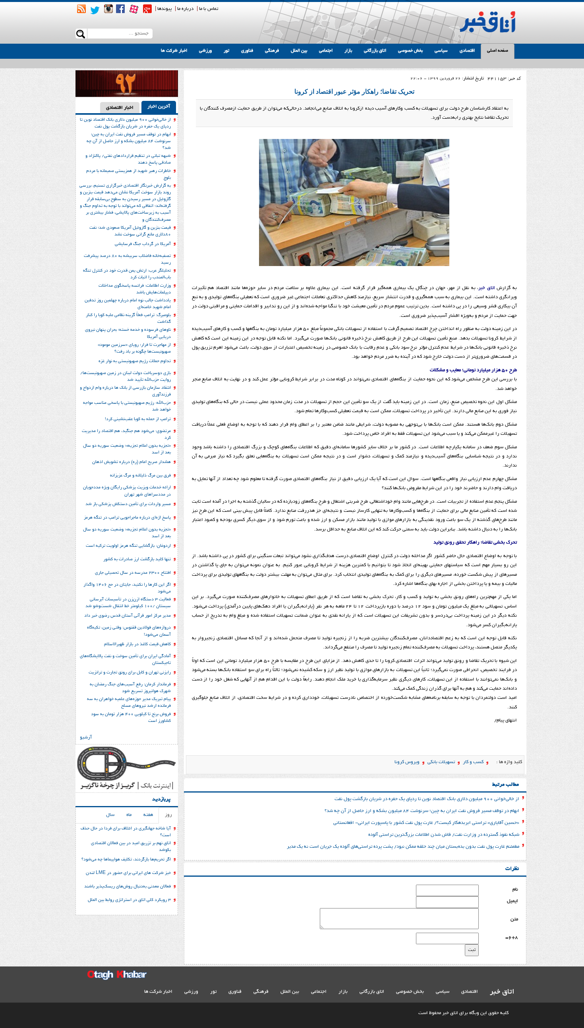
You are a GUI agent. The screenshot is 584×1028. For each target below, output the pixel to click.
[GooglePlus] (147, 8)
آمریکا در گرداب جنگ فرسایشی (143, 244)
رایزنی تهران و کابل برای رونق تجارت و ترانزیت (130, 672)
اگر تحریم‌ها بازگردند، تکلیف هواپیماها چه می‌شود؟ (126, 859)
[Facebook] (120, 8)
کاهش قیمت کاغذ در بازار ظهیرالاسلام (137, 644)
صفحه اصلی (497, 50)
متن (514, 919)
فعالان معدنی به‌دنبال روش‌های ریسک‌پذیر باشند (127, 886)
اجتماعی (326, 50)
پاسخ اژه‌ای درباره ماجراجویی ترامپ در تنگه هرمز (127, 517)
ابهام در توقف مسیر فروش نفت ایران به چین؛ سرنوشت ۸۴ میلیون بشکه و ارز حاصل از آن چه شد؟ (422, 811)
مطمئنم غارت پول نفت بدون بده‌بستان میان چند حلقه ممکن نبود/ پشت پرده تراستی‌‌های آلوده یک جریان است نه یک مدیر (403, 846)
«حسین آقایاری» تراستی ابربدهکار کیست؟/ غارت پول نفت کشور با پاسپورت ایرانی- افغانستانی (426, 822)
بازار (348, 50)
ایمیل (512, 901)
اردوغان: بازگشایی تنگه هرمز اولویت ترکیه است (128, 546)
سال (110, 815)
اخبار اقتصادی (119, 107)
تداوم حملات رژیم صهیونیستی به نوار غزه (135, 361)
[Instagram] (108, 8)
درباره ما (185, 9)
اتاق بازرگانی (375, 50)
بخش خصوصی (410, 50)
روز (168, 815)
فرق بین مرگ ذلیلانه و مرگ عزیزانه (140, 475)
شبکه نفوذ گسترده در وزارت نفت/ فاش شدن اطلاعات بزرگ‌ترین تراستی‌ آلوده (443, 834)
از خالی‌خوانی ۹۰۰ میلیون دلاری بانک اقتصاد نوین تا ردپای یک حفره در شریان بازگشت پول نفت (427, 799)
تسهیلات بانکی (441, 762)
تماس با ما (208, 9)
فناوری (247, 50)
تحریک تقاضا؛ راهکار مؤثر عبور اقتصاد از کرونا (354, 91)
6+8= (511, 937)
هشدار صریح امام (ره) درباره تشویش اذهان (131, 462)
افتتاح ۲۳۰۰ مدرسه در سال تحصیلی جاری (133, 573)
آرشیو (86, 737)
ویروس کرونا (407, 762)
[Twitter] (95, 10)
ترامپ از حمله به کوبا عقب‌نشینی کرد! (138, 419)
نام (515, 889)
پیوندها (164, 9)
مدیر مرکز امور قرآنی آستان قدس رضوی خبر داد (127, 615)
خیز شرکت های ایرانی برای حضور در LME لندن (128, 873)
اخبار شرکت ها (174, 50)
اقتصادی (467, 50)
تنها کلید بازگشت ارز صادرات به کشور (137, 559)
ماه (128, 815)
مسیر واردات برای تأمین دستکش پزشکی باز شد (128, 504)
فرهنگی (272, 50)
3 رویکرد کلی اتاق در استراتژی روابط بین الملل (129, 900)
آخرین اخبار (158, 106)
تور (226, 50)
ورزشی (205, 50)
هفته (148, 815)
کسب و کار (473, 762)
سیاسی (441, 50)
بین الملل (299, 50)
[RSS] (81, 8)
